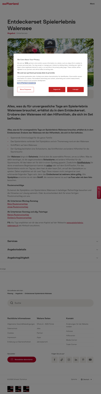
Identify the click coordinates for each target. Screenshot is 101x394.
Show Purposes (25, 89)
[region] (50, 75)
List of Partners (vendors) (26, 83)
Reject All (56, 89)
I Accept (75, 89)
